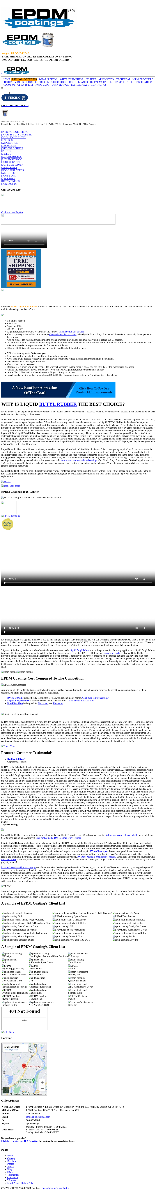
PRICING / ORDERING (24, 79)
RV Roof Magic (15, 698)
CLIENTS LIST (25, 84)
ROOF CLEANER (78, 82)
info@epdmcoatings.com (38, 1117)
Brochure (11, 1161)
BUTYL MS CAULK (101, 82)
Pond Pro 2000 (15, 703)
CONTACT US (98, 84)
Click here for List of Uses (71, 331)
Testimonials (13, 1174)
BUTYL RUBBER (58, 404)
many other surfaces (113, 653)
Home (10, 1155)
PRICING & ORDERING (14, 132)
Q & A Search (8, 178)
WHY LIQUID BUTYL (72, 79)
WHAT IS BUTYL (48, 79)
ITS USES (91, 79)
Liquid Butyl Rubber (80, 650)
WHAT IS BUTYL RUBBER (16, 134)
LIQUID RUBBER (35, 82)
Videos (10, 1166)
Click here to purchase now (95, 698)
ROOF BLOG (42, 84)
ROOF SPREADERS (141, 82)
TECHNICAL (123, 79)
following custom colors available (122, 835)
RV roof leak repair (99, 851)
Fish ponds (43, 703)
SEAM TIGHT (121, 82)
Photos (10, 1164)
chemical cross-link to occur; (63, 334)
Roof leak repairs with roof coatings (18, 867)
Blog (9, 1169)
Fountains (58, 703)
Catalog (11, 1158)
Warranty (11, 1180)
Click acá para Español (12, 212)
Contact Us (12, 1177)
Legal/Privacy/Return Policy (21, 1183)
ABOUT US (9, 84)
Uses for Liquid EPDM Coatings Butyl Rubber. (58, 838)
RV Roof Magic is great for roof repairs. (96, 856)
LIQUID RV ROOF (57, 82)
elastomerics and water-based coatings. (79, 460)
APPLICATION (106, 79)
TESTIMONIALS (80, 84)
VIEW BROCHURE (143, 79)
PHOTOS (7, 82)
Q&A (10, 1172)
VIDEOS (19, 82)
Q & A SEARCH (60, 84)
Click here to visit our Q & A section (19, 1141)
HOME (6, 79)
